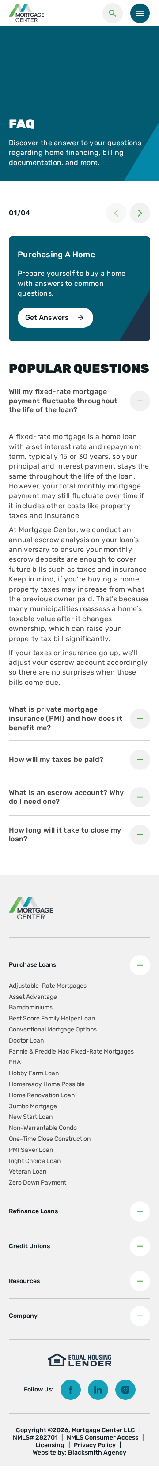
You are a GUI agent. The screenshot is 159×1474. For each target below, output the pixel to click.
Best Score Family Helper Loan (52, 1018)
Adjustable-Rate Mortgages (48, 986)
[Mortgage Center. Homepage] (26, 13)
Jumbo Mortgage (33, 1106)
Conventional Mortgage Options (53, 1029)
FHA (15, 1062)
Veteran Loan (27, 1171)
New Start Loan (31, 1117)
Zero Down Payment (37, 1182)
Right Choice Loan (35, 1161)
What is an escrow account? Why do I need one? (66, 797)
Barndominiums (31, 1007)
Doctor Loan (26, 1040)
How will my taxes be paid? (56, 759)
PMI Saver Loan (31, 1150)
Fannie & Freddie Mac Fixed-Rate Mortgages (71, 1051)
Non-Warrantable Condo (43, 1128)
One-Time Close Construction (50, 1139)
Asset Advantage (33, 997)
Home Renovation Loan (42, 1095)
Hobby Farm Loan (34, 1073)
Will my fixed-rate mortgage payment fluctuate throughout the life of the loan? (63, 400)
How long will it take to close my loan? (65, 835)
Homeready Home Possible (47, 1084)
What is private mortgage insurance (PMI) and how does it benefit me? (65, 718)
